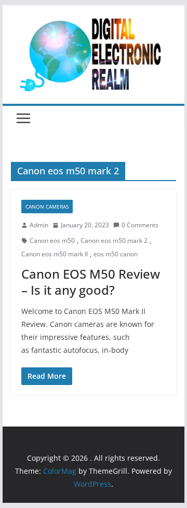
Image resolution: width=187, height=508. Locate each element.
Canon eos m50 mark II (54, 254)
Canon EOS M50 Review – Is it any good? (90, 281)
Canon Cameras (47, 206)
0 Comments (140, 225)
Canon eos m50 (52, 240)
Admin (39, 225)
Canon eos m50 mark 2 (114, 240)
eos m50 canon (116, 254)
